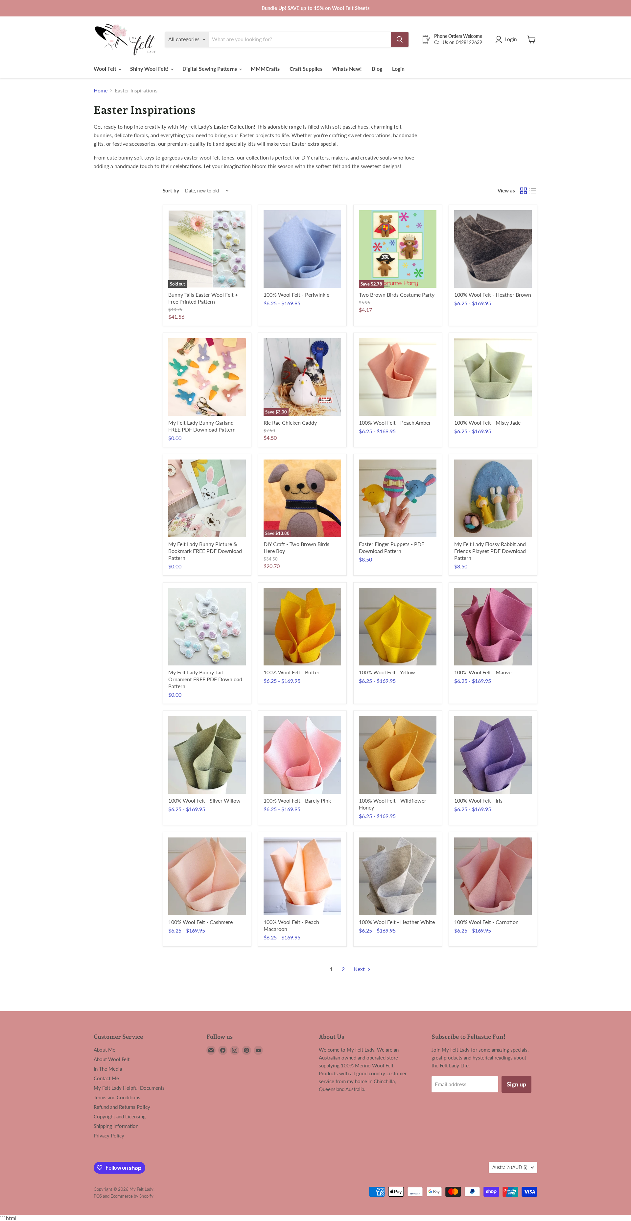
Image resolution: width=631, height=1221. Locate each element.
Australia (509, 1167)
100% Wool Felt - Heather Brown (492, 294)
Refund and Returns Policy (122, 1107)
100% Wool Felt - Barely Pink (297, 800)
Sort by (171, 190)
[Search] (400, 39)
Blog (377, 68)
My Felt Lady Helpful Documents (129, 1088)
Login (398, 68)
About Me (104, 1050)
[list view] (532, 190)
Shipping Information (116, 1126)
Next (360, 969)
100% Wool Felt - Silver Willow (204, 800)
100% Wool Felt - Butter (291, 672)
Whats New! (347, 68)
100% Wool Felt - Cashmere (200, 922)
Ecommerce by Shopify (131, 1196)
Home (100, 90)
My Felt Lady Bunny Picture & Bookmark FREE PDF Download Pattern (205, 551)
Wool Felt (106, 68)
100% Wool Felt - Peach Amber (395, 422)
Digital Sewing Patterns (210, 68)
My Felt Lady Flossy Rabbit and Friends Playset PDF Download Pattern (490, 551)
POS (98, 1196)
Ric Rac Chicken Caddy (290, 422)
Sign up (516, 1084)
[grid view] (523, 190)
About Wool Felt (111, 1059)
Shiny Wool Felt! (150, 68)
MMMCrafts (265, 68)
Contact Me (106, 1078)
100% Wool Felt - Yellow (387, 672)
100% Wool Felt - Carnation (486, 922)
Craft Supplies (306, 68)
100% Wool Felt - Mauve (482, 672)
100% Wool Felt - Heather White (397, 922)
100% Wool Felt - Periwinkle (296, 294)
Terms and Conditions (117, 1097)
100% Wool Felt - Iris (478, 800)
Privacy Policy (109, 1135)
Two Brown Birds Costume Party (396, 294)
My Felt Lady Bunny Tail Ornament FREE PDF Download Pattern (205, 679)
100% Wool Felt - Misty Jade (487, 422)
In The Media (108, 1069)
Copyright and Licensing (120, 1116)
